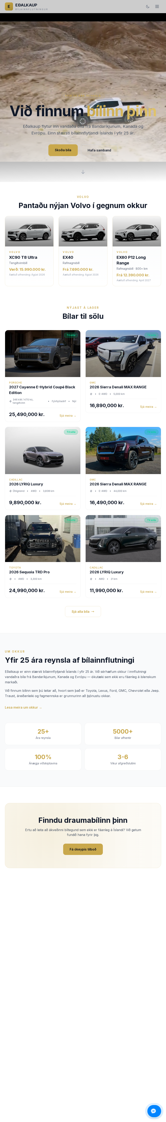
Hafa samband (99, 150)
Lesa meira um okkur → (23, 707)
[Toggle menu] (157, 6)
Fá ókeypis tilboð (83, 849)
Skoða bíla (63, 150)
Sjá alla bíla (80, 612)
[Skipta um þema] (147, 6)
